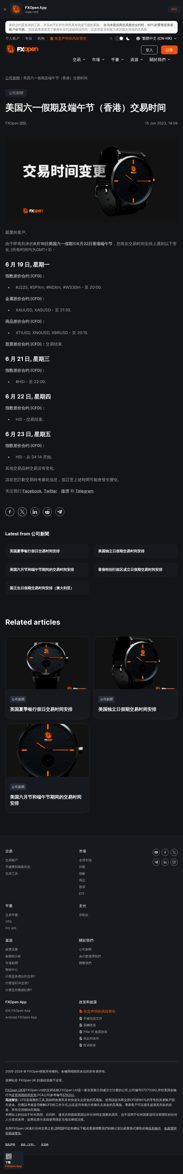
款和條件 (154, 1128)
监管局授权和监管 (24, 1095)
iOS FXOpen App (18, 1010)
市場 (96, 59)
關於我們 (158, 59)
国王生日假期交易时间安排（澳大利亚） (42, 588)
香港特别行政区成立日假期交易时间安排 (130, 569)
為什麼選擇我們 (90, 956)
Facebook (32, 491)
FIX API (10, 928)
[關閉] (5, 9)
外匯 (82, 867)
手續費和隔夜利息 (17, 867)
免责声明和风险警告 (70, 38)
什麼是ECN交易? (17, 983)
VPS (8, 921)
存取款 (83, 915)
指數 (82, 873)
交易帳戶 (11, 860)
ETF (82, 894)
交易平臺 (11, 915)
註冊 (169, 50)
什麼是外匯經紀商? (18, 990)
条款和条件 (91, 1038)
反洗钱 (44, 1144)
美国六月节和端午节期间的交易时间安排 (42, 569)
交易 (77, 59)
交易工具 (11, 873)
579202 (68, 1095)
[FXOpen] (22, 49)
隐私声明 (10, 1144)
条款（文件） (28, 1144)
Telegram (84, 491)
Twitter (50, 491)
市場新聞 (11, 963)
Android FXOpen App (21, 1017)
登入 (149, 50)
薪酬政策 (89, 1025)
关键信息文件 (92, 1018)
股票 (82, 887)
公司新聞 (12, 78)
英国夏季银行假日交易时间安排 (35, 551)
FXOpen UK (14, 1090)
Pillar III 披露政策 (95, 1032)
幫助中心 (11, 969)
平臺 (115, 59)
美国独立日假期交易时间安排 (121, 551)
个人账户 (12, 38)
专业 (28, 38)
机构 (41, 38)
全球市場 (85, 860)
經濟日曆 (11, 949)
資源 (134, 59)
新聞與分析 (13, 956)
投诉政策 (89, 1045)
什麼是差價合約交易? (20, 976)
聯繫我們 (85, 963)
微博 (65, 491)
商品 (82, 880)
